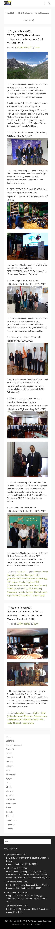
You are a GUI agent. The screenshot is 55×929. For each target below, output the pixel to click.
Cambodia (10, 749)
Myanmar (10, 795)
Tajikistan (20, 572)
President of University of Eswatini (22, 719)
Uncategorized (12, 820)
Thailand (9, 816)
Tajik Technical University (18, 595)
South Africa (11, 803)
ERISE (9, 753)
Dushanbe (30, 575)
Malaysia (9, 791)
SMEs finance (40, 592)
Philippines (10, 799)
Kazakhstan (11, 774)
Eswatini (20, 713)
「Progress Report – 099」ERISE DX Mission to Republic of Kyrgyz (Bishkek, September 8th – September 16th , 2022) (28, 885)
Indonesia (10, 766)
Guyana (9, 762)
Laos (8, 783)
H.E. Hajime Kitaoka (16, 582)
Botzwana (10, 741)
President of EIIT (25, 592)
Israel (8, 770)
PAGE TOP (50, 898)
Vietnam (9, 829)
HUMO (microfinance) (17, 588)
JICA (30, 588)
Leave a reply (38, 595)
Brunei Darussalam (14, 745)
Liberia (8, 787)
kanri (37, 47)
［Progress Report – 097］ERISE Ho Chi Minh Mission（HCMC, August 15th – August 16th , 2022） (28, 909)
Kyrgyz (9, 778)
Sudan (8, 808)
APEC (8, 737)
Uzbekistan (10, 824)
